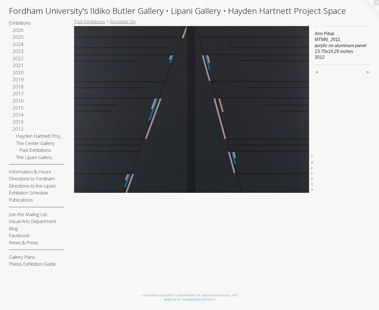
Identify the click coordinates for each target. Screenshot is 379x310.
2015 (18, 107)
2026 (18, 30)
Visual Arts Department (32, 221)
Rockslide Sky (123, 22)
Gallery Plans (22, 257)
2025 (18, 37)
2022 (18, 58)
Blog (13, 228)
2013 (18, 122)
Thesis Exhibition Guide (32, 264)
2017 (18, 93)
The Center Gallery (35, 143)
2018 (18, 86)
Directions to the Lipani (32, 186)
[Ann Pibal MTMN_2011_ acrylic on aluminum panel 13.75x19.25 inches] (191, 109)
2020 (18, 72)
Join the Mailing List (28, 214)
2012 (18, 129)
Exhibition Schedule (28, 192)
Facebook (19, 235)
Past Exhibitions (35, 150)
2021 (18, 65)
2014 (18, 115)
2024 (18, 44)
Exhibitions (20, 23)
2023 (18, 51)
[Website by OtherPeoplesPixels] (368, 11)
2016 (18, 101)
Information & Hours (30, 171)
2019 (18, 79)
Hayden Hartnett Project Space (40, 136)
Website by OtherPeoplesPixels (190, 299)
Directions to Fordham (32, 178)
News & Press (23, 242)
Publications (21, 200)
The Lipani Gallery (34, 157)
